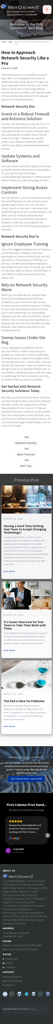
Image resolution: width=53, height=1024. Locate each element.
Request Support (12, 976)
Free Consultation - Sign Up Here (26, 779)
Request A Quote (12, 981)
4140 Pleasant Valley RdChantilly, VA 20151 (16, 935)
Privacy (33, 1009)
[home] (19, 7)
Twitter (9, 963)
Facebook (11, 959)
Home (3, 42)
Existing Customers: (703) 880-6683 (22, 15)
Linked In (11, 967)
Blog (10, 42)
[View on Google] (14, 838)
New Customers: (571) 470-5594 (20, 12)
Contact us (9, 985)
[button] (47, 9)
